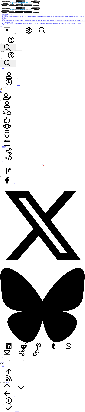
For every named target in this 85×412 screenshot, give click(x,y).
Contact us (3, 362)
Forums (1, 362)
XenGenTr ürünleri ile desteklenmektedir (8, 382)
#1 (2, 161)
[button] (11, 58)
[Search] (29, 33)
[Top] (8, 374)
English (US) (3, 365)
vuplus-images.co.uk (4, 146)
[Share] (8, 154)
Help (2, 367)
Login (0, 364)
